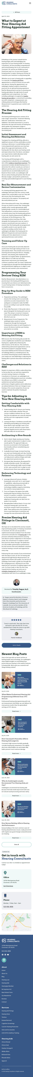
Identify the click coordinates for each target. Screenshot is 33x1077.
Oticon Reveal (6, 1042)
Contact (4, 1002)
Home (3, 970)
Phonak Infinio (6, 1057)
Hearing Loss (5, 980)
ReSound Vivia (6, 1054)
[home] (9, 3)
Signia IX (4, 1061)
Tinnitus (4, 1017)
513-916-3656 (8, 907)
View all (16, 844)
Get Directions (8, 886)
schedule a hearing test (9, 571)
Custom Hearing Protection (10, 1026)
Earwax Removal (7, 1020)
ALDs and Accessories (8, 1030)
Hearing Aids (5, 983)
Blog (3, 976)
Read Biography (16, 591)
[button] (29, 3)
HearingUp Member (8, 986)
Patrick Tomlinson (16, 638)
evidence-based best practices (18, 163)
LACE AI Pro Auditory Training (10, 1033)
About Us (4, 973)
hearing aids (23, 534)
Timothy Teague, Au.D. (20, 589)
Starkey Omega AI (7, 1048)
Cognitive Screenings (8, 1023)
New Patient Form (7, 992)
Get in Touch (16, 645)
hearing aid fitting (18, 80)
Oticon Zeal (5, 1045)
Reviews (4, 999)
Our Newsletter (6, 995)
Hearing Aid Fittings (8, 1011)
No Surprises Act (7, 989)
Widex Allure (5, 1051)
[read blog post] (16, 680)
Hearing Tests (6, 1014)
